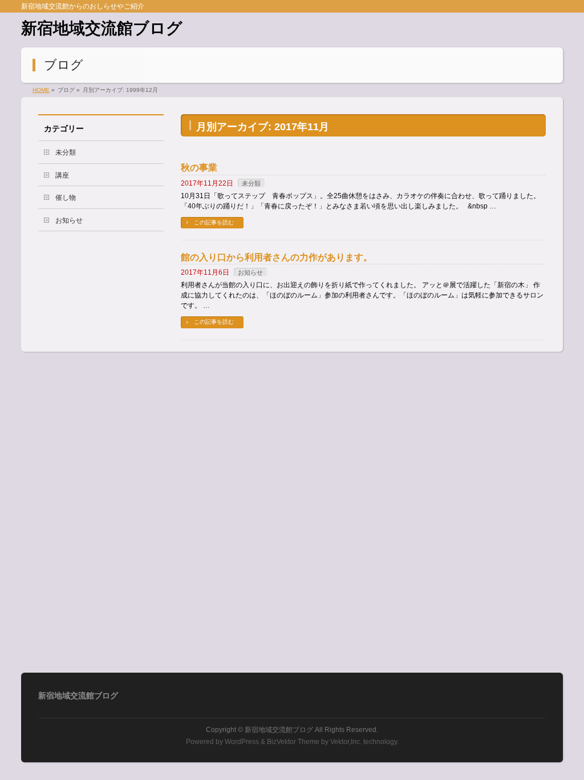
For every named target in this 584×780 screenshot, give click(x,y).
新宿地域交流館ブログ (101, 28)
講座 (62, 175)
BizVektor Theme (293, 742)
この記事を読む (214, 222)
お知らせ (250, 272)
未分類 (251, 183)
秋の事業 (199, 167)
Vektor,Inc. (346, 742)
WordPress (242, 742)
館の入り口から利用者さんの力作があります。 (276, 257)
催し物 (65, 198)
